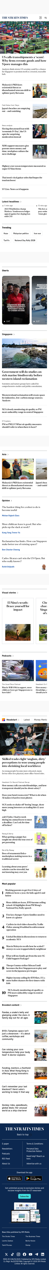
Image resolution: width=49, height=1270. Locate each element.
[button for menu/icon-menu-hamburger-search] (45, 17)
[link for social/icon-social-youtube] (31, 1254)
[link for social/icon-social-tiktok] (12, 1254)
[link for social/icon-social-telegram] (37, 1254)
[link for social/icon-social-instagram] (18, 1254)
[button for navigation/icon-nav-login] (40, 18)
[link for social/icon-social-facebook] (24, 1254)
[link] (15, 18)
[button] (40, 18)
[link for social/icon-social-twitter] (6, 1254)
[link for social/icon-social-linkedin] (43, 1254)
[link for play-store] (34, 1178)
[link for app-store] (15, 1178)
